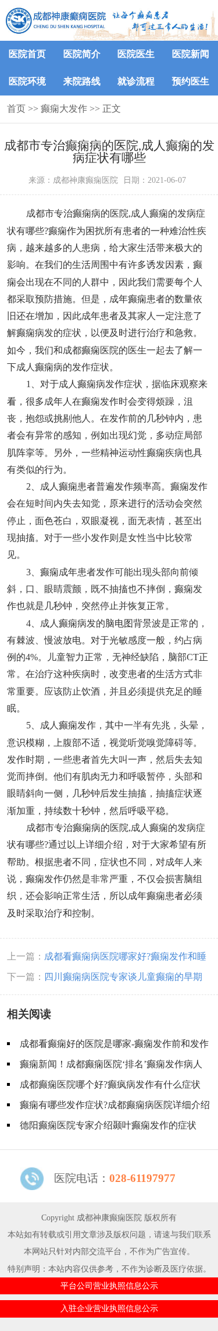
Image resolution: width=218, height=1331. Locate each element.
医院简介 (82, 53)
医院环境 (27, 81)
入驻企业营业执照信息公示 (109, 1308)
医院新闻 (190, 53)
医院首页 (27, 53)
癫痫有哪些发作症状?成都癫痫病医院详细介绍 (115, 1104)
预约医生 (190, 81)
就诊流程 (136, 81)
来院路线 (82, 81)
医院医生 (136, 53)
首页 (16, 108)
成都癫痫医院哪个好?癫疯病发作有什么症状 (110, 1084)
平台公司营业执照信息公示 (109, 1285)
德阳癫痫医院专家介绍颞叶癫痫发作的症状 (108, 1125)
